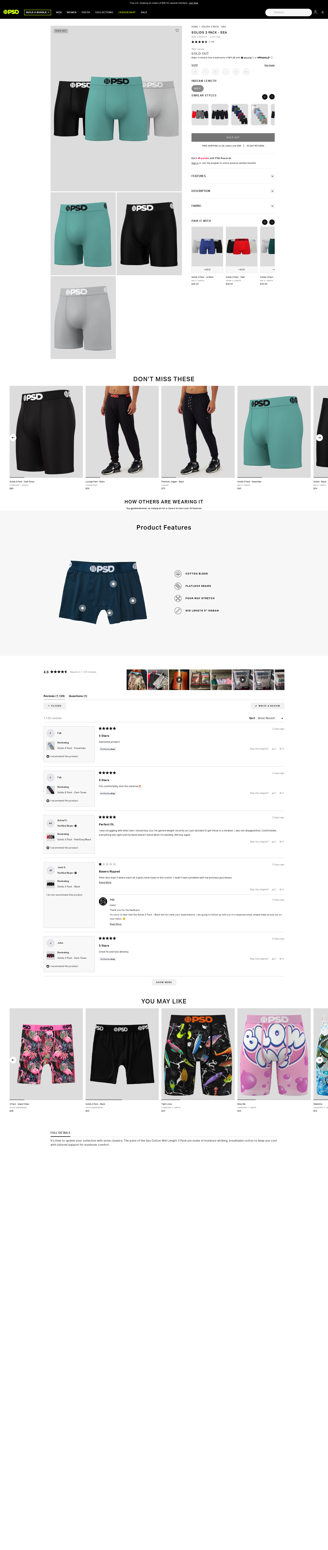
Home (195, 27)
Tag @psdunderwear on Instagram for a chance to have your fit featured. (164, 508)
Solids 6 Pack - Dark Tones (71, 793)
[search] (270, 12)
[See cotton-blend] (82, 608)
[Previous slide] (265, 97)
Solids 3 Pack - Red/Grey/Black (74, 840)
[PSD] (11, 12)
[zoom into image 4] (83, 317)
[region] (205, 679)
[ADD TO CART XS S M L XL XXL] (46, 432)
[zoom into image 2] (83, 233)
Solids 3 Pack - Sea (214, 27)
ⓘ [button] (272, 58)
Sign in (195, 163)
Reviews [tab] (54, 697)
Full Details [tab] (60, 1132)
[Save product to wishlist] (177, 30)
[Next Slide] (281, 679)
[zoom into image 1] (116, 108)
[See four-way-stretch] (133, 600)
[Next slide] (272, 97)
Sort (252, 718)
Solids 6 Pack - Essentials (71, 748)
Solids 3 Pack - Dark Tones (71, 958)
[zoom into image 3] (149, 233)
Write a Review (271, 707)
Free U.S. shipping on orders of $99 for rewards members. (164, 3)
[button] (233, 42)
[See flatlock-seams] (113, 584)
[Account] (315, 12)
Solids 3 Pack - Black (68, 887)
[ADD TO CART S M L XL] (46, 1054)
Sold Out (233, 138)
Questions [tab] (78, 697)
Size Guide (269, 66)
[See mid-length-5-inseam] (109, 613)
